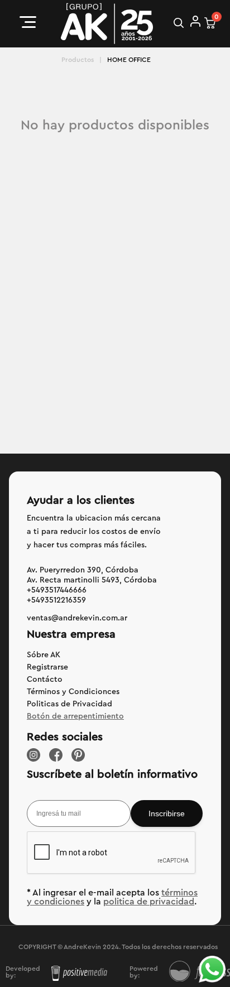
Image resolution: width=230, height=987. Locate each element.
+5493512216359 (56, 600)
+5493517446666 (57, 590)
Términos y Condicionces (73, 692)
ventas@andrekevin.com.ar (77, 618)
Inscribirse (166, 813)
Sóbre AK (43, 655)
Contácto (45, 679)
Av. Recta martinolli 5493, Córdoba (92, 580)
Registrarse (47, 667)
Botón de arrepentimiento (75, 716)
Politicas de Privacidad (69, 704)
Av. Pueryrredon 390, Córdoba (82, 570)
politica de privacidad (148, 901)
